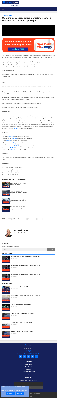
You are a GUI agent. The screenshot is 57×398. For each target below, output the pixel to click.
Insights (28, 374)
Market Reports (7, 15)
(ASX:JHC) (15, 142)
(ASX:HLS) (8, 140)
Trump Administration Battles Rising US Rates (22, 331)
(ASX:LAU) (13, 144)
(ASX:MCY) (26, 115)
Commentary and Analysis (28, 371)
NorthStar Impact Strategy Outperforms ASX (21, 304)
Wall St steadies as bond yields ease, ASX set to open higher (25, 265)
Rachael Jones (21, 230)
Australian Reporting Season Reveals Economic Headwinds (25, 295)
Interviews (28, 369)
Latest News (28, 364)
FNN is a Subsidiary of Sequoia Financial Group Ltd (28, 353)
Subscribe (51, 249)
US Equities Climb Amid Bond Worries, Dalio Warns (23, 313)
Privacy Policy (28, 351)
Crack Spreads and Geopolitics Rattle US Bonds (22, 286)
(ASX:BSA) (11, 136)
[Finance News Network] (10, 3)
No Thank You (10, 393)
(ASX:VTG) (12, 149)
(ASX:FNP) (14, 138)
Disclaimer (28, 350)
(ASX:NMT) (12, 148)
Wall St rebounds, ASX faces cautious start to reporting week (25, 256)
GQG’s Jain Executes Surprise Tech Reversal (21, 322)
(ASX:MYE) (16, 146)
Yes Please (19, 393)
